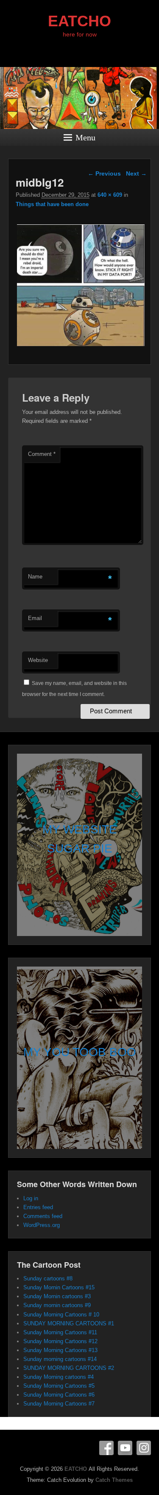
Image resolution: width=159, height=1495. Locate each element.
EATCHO (79, 21)
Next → (136, 173)
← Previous (104, 173)
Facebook (106, 1448)
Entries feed (38, 1207)
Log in (30, 1198)
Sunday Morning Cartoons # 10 (61, 1314)
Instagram (144, 1448)
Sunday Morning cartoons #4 (58, 1377)
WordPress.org (41, 1225)
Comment (42, 454)
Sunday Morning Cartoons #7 (59, 1403)
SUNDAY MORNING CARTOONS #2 (68, 1368)
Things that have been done (52, 204)
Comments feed (42, 1216)
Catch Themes (114, 1480)
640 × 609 (110, 195)
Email (35, 618)
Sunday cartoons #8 (48, 1278)
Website (38, 660)
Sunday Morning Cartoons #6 (59, 1395)
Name (35, 576)
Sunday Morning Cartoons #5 (59, 1386)
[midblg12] (81, 345)
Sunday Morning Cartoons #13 (60, 1350)
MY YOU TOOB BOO (79, 1052)
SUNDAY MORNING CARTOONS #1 (68, 1323)
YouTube (125, 1448)
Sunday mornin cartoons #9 (57, 1305)
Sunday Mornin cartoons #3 (57, 1296)
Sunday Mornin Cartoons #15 (59, 1287)
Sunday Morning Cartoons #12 (60, 1341)
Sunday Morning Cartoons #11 (60, 1332)
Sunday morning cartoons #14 (60, 1359)
